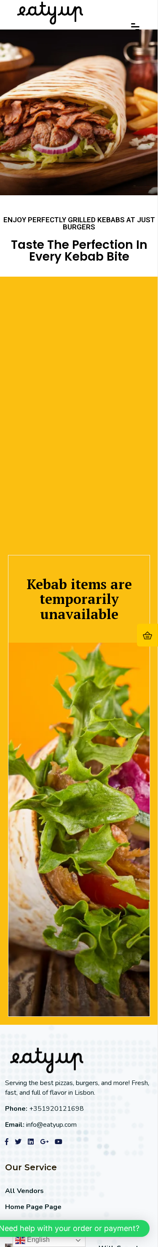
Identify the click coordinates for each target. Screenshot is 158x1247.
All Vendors (24, 1191)
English (37, 1239)
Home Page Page (33, 1207)
